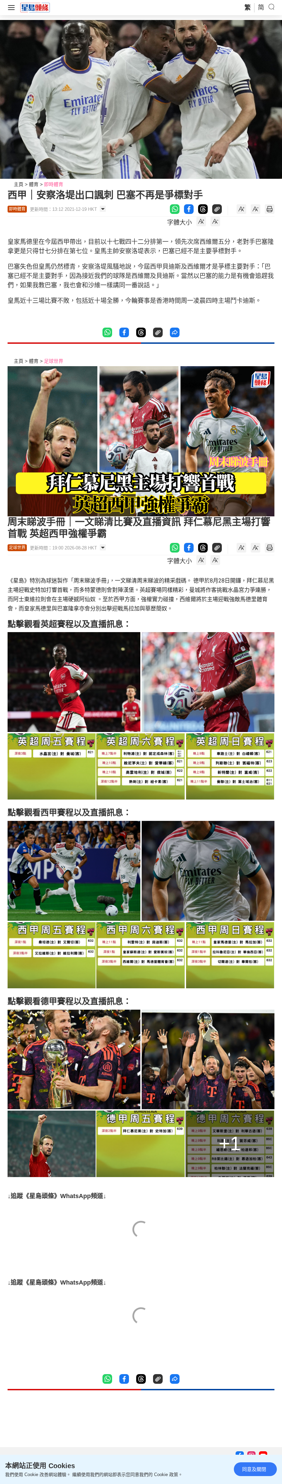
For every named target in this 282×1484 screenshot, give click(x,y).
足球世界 (53, 361)
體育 (34, 184)
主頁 (18, 184)
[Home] (35, 7)
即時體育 (53, 184)
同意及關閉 (254, 1469)
